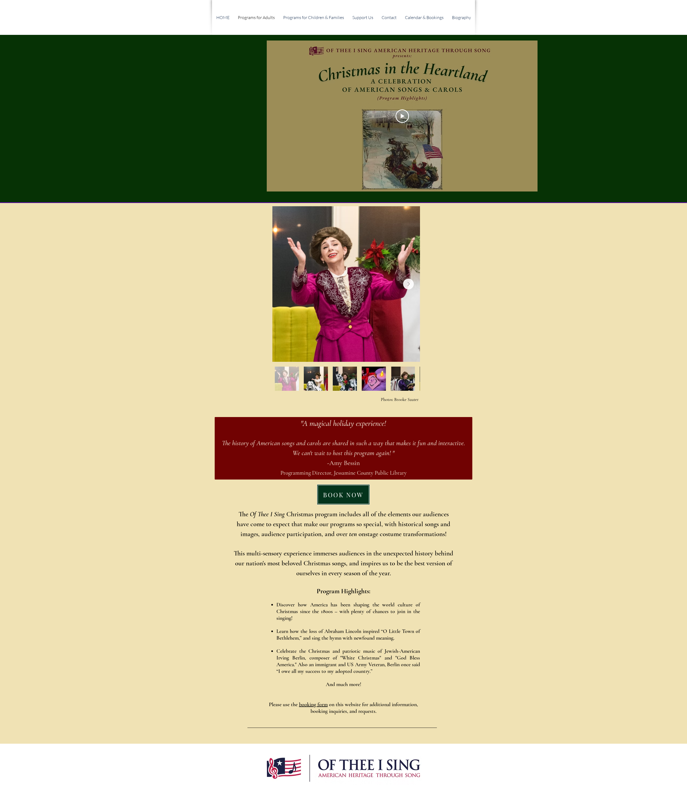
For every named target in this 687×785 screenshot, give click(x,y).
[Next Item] (408, 284)
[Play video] (402, 116)
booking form (313, 704)
